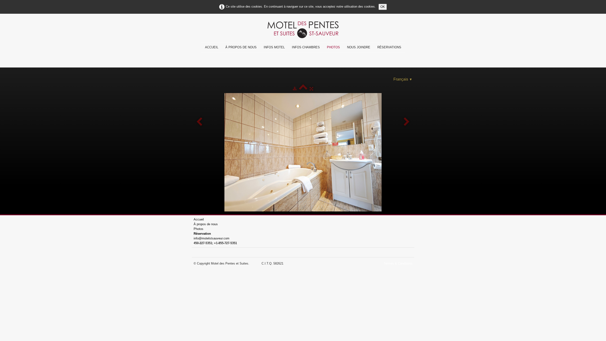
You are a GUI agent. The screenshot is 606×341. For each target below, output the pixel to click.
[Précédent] (199, 122)
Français (402, 79)
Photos (333, 47)
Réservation (202, 233)
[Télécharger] (295, 88)
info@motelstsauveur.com (211, 238)
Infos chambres (306, 47)
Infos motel (274, 47)
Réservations (389, 47)
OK (382, 7)
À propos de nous (241, 47)
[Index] (303, 88)
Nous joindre (358, 47)
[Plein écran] (311, 88)
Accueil (211, 47)
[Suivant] (406, 122)
